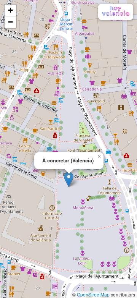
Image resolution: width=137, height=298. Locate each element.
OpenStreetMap (93, 294)
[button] (68, 179)
